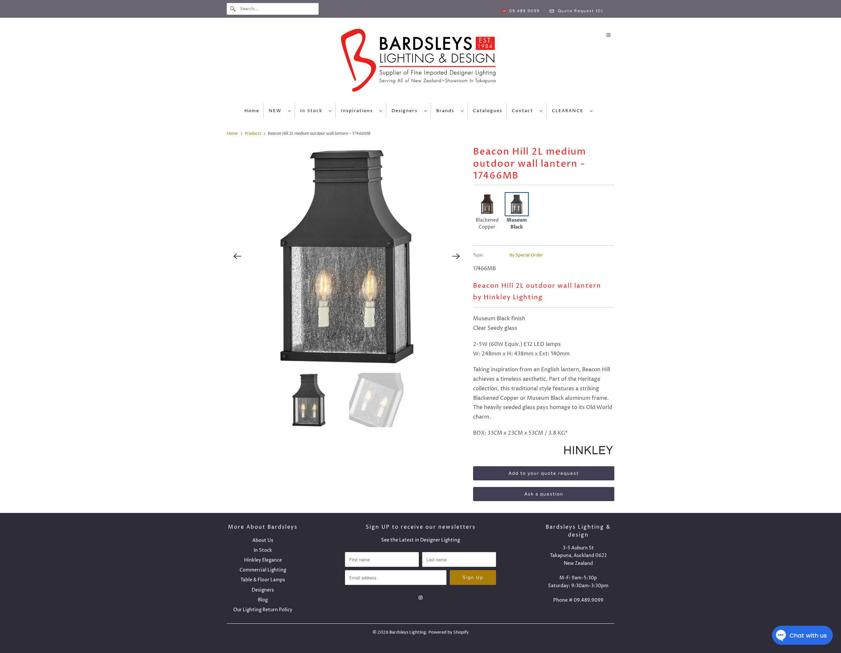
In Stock (313, 111)
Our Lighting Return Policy (262, 610)
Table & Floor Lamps (262, 580)
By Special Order (526, 255)
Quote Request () (579, 11)
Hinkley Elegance (263, 560)
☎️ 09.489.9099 (521, 11)
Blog (263, 600)
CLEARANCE (569, 111)
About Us (262, 540)
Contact (524, 111)
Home (251, 111)
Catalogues (487, 111)
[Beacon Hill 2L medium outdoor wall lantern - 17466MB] (346, 256)
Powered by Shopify (448, 632)
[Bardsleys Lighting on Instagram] (608, 35)
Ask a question (543, 494)
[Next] (456, 256)
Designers (406, 111)
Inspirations (358, 111)
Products (253, 133)
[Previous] (237, 256)
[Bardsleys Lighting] (420, 62)
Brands (447, 111)
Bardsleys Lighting (407, 632)
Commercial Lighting (262, 570)
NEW (277, 111)
